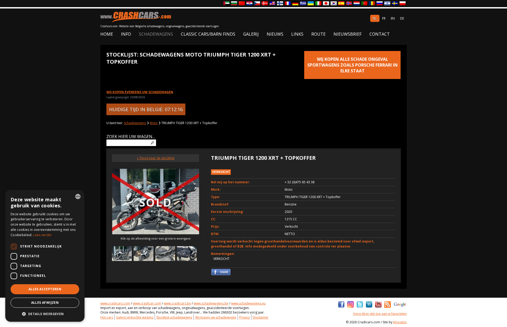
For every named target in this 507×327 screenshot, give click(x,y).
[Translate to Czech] (257, 3)
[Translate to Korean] (334, 3)
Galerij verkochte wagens (134, 317)
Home (106, 34)
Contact (379, 34)
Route (318, 34)
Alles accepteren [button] (45, 289)
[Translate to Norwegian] (349, 3)
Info (126, 34)
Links (297, 34)
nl (375, 18)
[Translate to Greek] (303, 3)
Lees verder (42, 235)
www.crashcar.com (147, 303)
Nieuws (275, 34)
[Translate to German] (295, 3)
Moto (154, 123)
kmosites (400, 322)
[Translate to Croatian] (249, 3)
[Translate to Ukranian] (311, 3)
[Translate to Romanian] (372, 3)
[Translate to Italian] (318, 3)
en (393, 18)
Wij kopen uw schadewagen (215, 317)
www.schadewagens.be (211, 303)
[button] (45, 313)
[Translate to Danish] (265, 3)
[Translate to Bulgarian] (234, 3)
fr (384, 18)
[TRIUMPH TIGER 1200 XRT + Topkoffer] (122, 254)
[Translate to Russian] (380, 3)
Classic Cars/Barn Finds (208, 34)
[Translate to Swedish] (395, 3)
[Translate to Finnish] (280, 3)
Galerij (251, 34)
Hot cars (106, 317)
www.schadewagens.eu (248, 303)
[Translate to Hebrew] (387, 3)
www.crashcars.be (177, 303)
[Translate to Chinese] (242, 3)
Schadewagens (156, 34)
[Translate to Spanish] (341, 3)
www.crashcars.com (115, 303)
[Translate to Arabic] (226, 3)
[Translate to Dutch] (357, 3)
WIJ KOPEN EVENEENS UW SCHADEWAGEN (139, 92)
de (402, 18)
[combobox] (78, 196)
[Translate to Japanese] (326, 3)
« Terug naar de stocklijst (155, 158)
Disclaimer (261, 317)
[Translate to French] (288, 3)
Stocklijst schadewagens (174, 317)
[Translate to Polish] (403, 3)
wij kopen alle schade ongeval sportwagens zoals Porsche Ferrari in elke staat (352, 65)
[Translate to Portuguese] (364, 3)
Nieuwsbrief (348, 34)
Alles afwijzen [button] (45, 302)
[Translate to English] (272, 3)
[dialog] (44, 256)
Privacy (244, 317)
